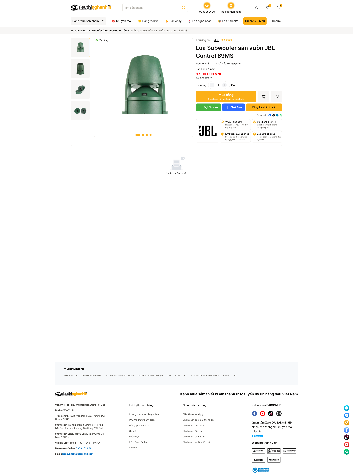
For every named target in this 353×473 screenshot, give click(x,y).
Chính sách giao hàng (194, 425)
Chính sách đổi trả (192, 431)
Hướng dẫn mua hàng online (144, 414)
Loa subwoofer (93, 30)
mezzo (226, 375)
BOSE (177, 375)
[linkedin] (277, 115)
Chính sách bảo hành (193, 436)
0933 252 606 (84, 448)
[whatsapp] (281, 115)
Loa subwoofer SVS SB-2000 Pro (204, 375)
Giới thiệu (134, 436)
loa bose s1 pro (71, 375)
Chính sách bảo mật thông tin (198, 419)
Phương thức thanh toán (142, 419)
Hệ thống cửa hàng (139, 442)
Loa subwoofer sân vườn (118, 30)
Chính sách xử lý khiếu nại (196, 442)
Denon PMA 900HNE (91, 375)
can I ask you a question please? (120, 375)
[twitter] (273, 115)
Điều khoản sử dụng (193, 414)
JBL (235, 375)
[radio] (222, 40)
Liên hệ (133, 447)
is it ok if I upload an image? (151, 375)
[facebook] (269, 115)
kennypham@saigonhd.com (77, 453)
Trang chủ (77, 30)
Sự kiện (133, 431)
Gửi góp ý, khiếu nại (139, 425)
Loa (169, 375)
